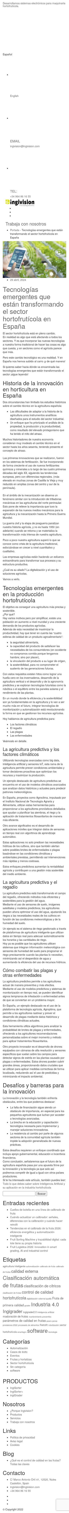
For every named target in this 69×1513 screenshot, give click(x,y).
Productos (16, 1414)
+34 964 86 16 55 (20, 196)
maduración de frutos (15, 1316)
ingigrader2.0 (30, 1312)
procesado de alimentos (28, 1325)
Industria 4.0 (45, 1304)
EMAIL (15, 140)
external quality (45, 1298)
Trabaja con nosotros (26, 223)
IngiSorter (16, 1388)
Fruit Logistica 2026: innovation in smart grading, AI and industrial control (33, 1248)
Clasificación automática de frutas (31, 1281)
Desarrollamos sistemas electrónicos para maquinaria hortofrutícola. (34, 4)
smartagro (21, 1332)
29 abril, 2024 (18, 280)
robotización (53, 1325)
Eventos (15, 1355)
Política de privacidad (22, 1437)
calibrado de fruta (47, 1266)
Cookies (15, 1445)
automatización (32, 1266)
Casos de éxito (18, 1352)
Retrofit (44, 1325)
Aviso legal (16, 1441)
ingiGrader (16, 1395)
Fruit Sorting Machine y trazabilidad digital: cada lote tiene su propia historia (38, 1241)
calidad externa (24, 1271)
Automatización (19, 1348)
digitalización (32, 1298)
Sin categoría (18, 1367)
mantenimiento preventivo (40, 1316)
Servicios (15, 1418)
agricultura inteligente (14, 1266)
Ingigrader (12, 1311)
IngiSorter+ (16, 1391)
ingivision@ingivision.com (25, 146)
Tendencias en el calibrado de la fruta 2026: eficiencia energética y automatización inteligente (35, 1232)
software (37, 1330)
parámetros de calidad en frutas (24, 1320)
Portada (14, 230)
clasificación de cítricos (42, 1285)
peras (54, 1321)
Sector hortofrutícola (22, 1363)
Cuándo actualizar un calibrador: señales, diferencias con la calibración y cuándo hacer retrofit (36, 1220)
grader (27, 1305)
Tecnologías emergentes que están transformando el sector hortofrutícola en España (33, 307)
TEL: (13, 191)
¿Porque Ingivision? (21, 1411)
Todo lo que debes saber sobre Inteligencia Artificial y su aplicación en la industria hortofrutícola (34, 1185)
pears (49, 1321)
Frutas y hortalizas (21, 1359)
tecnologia (52, 1332)
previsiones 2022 (10, 1325)
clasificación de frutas (12, 1292)
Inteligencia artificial (45, 1312)
